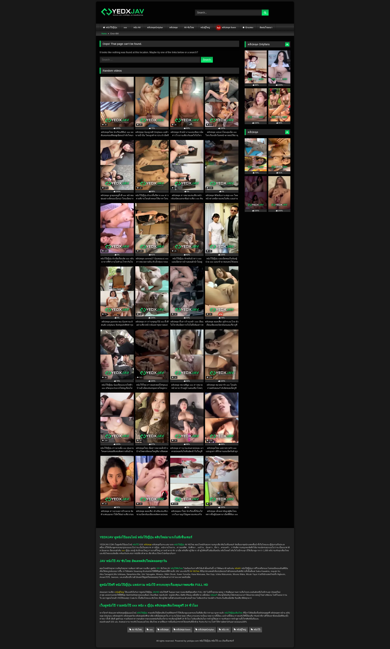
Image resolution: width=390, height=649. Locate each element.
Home (104, 33)
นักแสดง (249, 27)
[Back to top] (380, 640)
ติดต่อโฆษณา (266, 27)
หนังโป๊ (136, 544)
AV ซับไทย (189, 27)
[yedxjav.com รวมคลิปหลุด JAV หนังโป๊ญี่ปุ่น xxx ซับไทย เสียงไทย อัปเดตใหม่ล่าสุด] (122, 12)
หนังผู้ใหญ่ (205, 27)
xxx (125, 27)
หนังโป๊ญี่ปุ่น (111, 27)
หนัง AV (137, 27)
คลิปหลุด (173, 27)
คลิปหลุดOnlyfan (155, 27)
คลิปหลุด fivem (229, 27)
